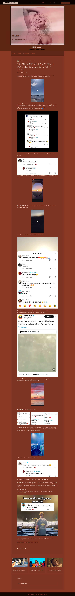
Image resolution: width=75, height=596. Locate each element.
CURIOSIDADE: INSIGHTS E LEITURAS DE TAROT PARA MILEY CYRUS (55, 569)
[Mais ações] (57, 61)
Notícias (19, 53)
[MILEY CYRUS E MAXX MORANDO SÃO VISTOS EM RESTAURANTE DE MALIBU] (20, 562)
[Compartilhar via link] (25, 548)
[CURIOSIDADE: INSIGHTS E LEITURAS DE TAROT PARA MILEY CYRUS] (55, 562)
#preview (35, 542)
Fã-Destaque (26, 53)
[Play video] (37, 90)
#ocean (31, 542)
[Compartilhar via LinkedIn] (22, 548)
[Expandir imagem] (23, 418)
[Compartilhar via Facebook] (17, 548)
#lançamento (20, 542)
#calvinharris (26, 542)
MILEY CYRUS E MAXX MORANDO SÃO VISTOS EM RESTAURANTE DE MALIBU (19, 569)
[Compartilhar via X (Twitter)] (20, 548)
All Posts (13, 53)
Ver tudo (61, 555)
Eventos (33, 53)
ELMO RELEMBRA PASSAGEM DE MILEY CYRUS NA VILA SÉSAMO (37, 569)
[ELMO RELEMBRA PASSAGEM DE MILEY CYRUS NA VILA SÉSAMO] (37, 562)
